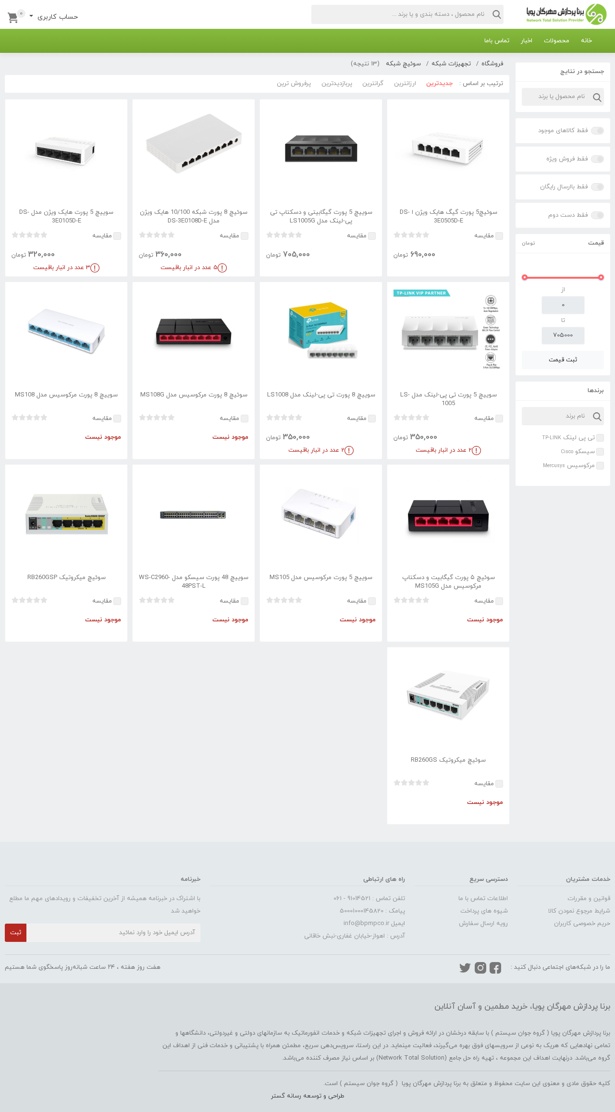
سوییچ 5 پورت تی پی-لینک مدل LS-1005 (448, 399)
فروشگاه (492, 64)
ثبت (15, 932)
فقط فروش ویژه (567, 159)
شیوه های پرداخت (484, 911)
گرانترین (372, 83)
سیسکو (578, 451)
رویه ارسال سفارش (483, 923)
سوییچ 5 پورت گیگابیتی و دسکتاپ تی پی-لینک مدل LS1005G (321, 216)
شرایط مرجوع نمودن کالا (579, 911)
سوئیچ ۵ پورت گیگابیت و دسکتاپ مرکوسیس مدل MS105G (448, 582)
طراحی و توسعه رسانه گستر (307, 1096)
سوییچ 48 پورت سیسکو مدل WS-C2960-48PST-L (193, 582)
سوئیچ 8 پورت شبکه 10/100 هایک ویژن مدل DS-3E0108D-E (193, 216)
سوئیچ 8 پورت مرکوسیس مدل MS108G (193, 395)
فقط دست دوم (568, 215)
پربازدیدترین (336, 83)
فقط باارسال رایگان (564, 187)
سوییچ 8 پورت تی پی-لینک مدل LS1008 (321, 395)
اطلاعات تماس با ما (483, 898)
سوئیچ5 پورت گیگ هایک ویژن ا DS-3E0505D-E (448, 216)
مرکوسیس (569, 465)
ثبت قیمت (563, 360)
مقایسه (484, 236)
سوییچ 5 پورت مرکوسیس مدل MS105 (321, 577)
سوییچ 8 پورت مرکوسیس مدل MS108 (66, 395)
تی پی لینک (568, 437)
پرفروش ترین (294, 83)
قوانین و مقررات (588, 898)
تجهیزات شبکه (451, 64)
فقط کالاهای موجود (563, 130)
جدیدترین (439, 83)
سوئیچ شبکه (403, 64)
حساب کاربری (56, 17)
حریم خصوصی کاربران (582, 923)
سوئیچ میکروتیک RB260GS (448, 760)
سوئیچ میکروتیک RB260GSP (66, 577)
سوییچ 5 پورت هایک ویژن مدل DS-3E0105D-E (66, 216)
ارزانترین (405, 83)
